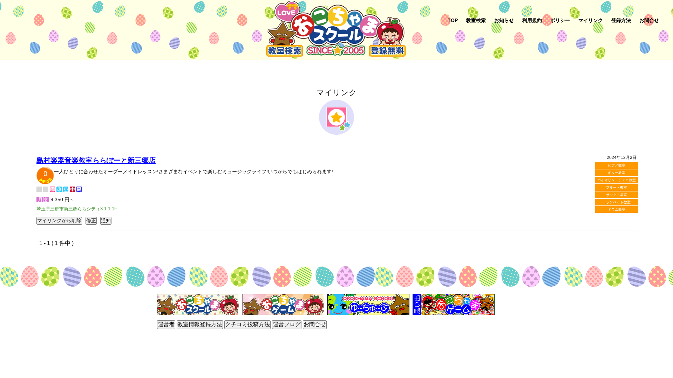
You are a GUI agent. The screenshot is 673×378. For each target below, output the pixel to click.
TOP (453, 20)
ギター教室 (616, 173)
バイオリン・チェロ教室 (616, 180)
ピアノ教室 (616, 165)
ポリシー (560, 20)
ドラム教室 (616, 209)
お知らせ (504, 20)
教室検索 (476, 20)
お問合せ (649, 20)
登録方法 (621, 20)
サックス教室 (616, 195)
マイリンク (590, 20)
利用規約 (532, 20)
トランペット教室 (617, 202)
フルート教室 (616, 187)
